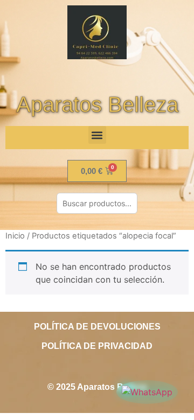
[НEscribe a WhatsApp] (147, 392)
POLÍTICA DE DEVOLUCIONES (97, 326)
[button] (97, 135)
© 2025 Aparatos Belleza (97, 386)
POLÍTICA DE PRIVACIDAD (97, 346)
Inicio (15, 236)
